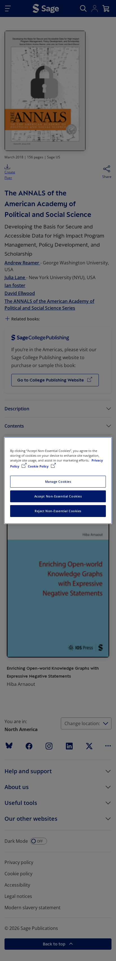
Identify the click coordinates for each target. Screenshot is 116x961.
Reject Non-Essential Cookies (58, 511)
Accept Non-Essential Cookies (58, 496)
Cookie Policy (38, 466)
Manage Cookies (58, 481)
